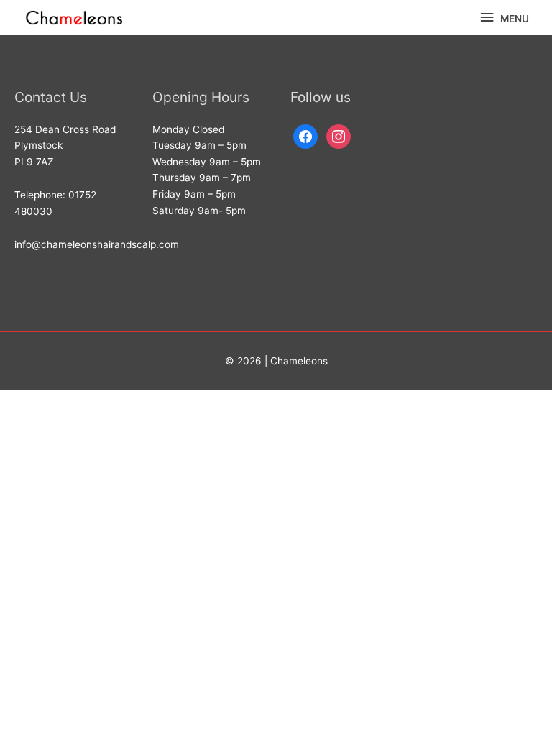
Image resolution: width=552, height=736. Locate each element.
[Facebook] (305, 135)
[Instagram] (338, 135)
